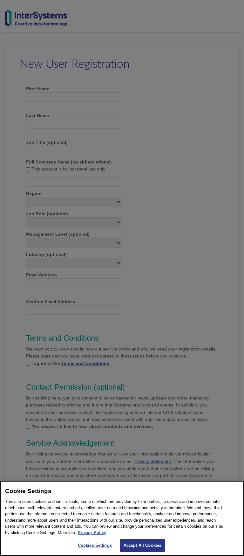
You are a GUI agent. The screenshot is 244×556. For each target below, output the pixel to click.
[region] (122, 518)
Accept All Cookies (142, 545)
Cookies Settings (95, 545)
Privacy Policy (92, 532)
